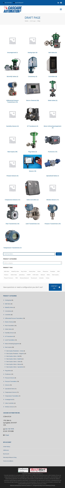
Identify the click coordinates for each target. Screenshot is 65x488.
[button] (61, 9)
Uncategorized (9, 399)
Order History (6, 446)
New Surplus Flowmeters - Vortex (14, 351)
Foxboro (6, 274)
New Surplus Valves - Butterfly (14, 359)
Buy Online (24, 271)
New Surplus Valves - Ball (12, 356)
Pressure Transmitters (11, 381)
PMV (16, 278)
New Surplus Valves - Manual (13, 364)
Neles (48, 274)
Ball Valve (6, 271)
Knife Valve (36, 274)
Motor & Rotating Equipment (12, 343)
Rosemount (34, 278)
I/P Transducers (9, 336)
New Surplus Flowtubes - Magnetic (15, 353)
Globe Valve (14, 274)
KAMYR (28, 274)
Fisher (39, 271)
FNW (58, 271)
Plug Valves (8, 370)
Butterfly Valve (15, 271)
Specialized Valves (10, 388)
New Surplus (55, 274)
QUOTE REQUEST (19, 2)
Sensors (7, 385)
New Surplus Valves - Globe (13, 361)
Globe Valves (8, 329)
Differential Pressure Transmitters (14, 318)
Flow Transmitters (9, 325)
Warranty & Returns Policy (10, 457)
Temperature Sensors (11, 392)
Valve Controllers (9, 403)
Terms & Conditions (8, 461)
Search (59, 254)
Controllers (8, 314)
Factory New (32, 271)
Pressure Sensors (9, 378)
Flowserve (45, 271)
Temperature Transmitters (12, 396)
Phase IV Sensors (8, 278)
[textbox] (32, 263)
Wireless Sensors (9, 406)
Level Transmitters (10, 340)
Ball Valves (8, 304)
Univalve (41, 278)
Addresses (6, 450)
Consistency (8, 311)
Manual (43, 274)
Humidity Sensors (9, 332)
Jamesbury (22, 274)
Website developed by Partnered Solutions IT (21, 485)
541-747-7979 (8, 2)
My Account (6, 454)
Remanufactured (24, 278)
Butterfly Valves (9, 307)
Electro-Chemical (9, 322)
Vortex (47, 278)
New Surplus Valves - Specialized (14, 367)
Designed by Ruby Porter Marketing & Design (44, 485)
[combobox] (32, 262)
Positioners (8, 374)
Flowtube (52, 271)
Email (7, 435)
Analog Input (8, 300)
